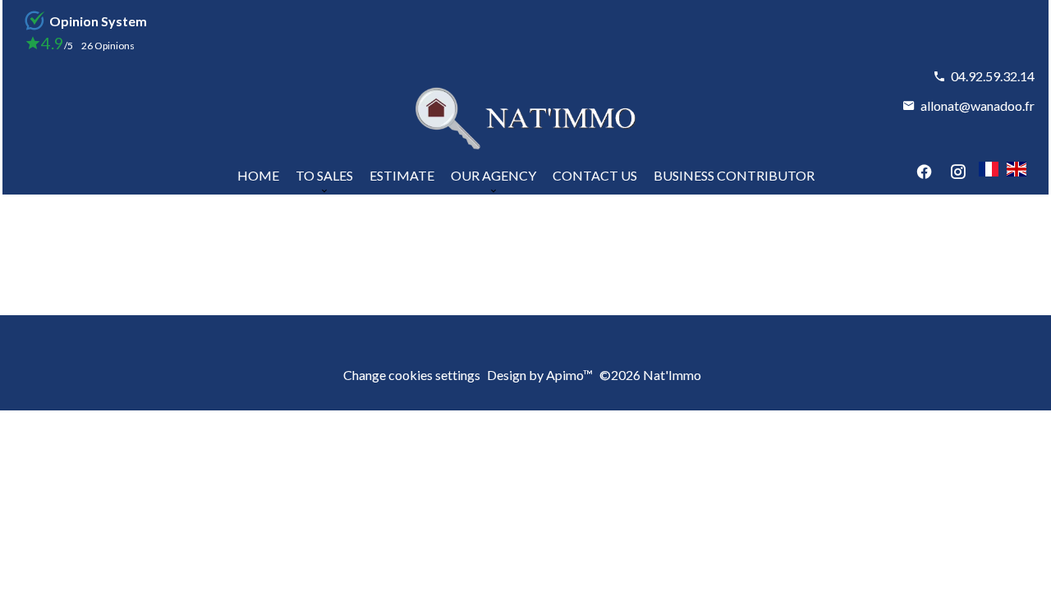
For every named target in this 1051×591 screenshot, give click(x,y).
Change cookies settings (411, 375)
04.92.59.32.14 (993, 76)
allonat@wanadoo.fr (977, 105)
